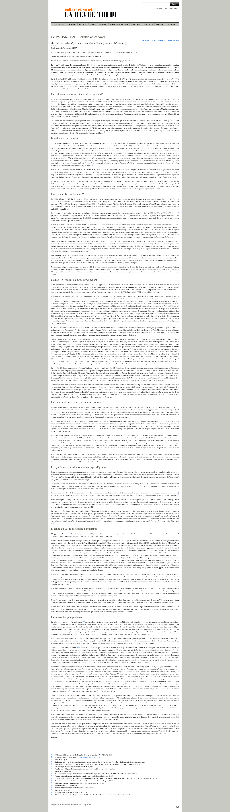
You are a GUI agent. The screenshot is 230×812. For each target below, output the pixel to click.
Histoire (103, 24)
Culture (83, 24)
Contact (159, 9)
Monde (93, 24)
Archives (148, 24)
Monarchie (136, 24)
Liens (165, 9)
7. (51, 769)
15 (149, 662)
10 (178, 495)
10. (52, 776)
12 (104, 569)
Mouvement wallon (119, 24)
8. (51, 771)
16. (52, 790)
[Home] (91, 17)
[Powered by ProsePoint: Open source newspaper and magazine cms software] (177, 808)
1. (51, 755)
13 (84, 621)
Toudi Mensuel (173, 40)
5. (51, 764)
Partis (153, 40)
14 (78, 647)
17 (119, 691)
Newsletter (173, 9)
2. (51, 757)
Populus (54, 46)
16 (76, 688)
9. (51, 773)
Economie (171, 24)
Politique (71, 24)
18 (119, 719)
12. (52, 780)
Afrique (159, 24)
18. (52, 794)
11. (52, 778)
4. (51, 762)
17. (52, 792)
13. (52, 783)
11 (53, 523)
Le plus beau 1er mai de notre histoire (89, 757)
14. (52, 785)
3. (51, 759)
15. (52, 787)
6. (51, 766)
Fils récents (58, 24)
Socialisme (162, 40)
